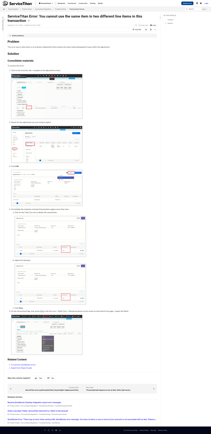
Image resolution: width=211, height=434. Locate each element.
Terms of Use (162, 430)
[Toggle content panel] (160, 17)
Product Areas (27, 9)
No (53, 378)
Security (153, 430)
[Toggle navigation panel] (4, 19)
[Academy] (201, 3)
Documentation (13, 9)
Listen (154, 25)
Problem (170, 20)
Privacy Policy (144, 430)
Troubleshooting (60, 9)
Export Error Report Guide (21, 368)
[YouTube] (56, 430)
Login (206, 3)
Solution (170, 23)
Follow (138, 29)
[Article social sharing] (146, 29)
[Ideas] (197, 3)
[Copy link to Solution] (22, 54)
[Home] (17, 3)
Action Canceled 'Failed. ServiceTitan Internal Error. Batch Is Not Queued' (38, 411)
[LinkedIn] (60, 430)
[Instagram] (49, 430)
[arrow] (166, 23)
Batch (42, 311)
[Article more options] (155, 29)
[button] (196, 9)
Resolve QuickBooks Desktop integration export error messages (34, 402)
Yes (40, 378)
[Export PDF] (151, 29)
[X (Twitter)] (52, 430)
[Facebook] (45, 430)
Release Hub (187, 3)
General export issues (76, 9)
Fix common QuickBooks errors (23, 365)
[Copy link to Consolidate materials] (37, 61)
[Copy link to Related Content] (30, 359)
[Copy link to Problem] (23, 42)
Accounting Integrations (43, 9)
